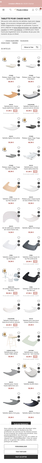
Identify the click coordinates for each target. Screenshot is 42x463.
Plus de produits (21, 424)
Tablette (15, 43)
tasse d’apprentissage (21, 28)
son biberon (18, 30)
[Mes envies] (36, 10)
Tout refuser (21, 452)
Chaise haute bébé (12, 41)
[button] (3, 9)
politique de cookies (11, 441)
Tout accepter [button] (21, 457)
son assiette (33, 28)
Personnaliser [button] (21, 446)
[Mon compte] (33, 10)
